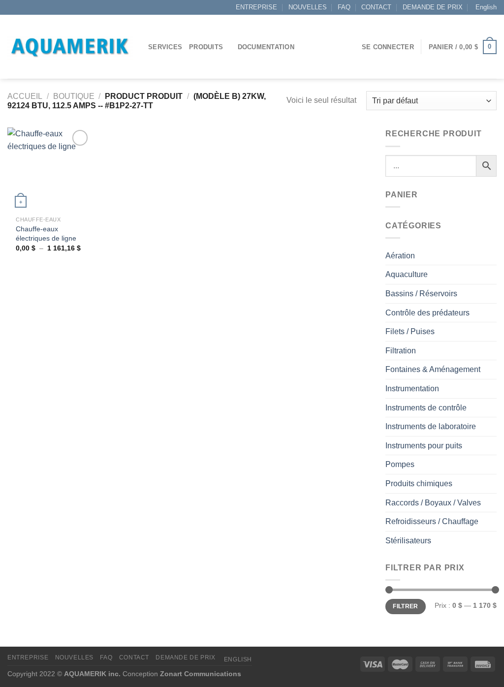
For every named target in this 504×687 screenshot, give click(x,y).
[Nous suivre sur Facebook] (12, 7)
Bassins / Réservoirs (421, 293)
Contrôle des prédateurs (427, 313)
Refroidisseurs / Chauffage (431, 521)
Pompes (399, 464)
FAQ (344, 7)
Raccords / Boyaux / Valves (433, 503)
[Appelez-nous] (31, 7)
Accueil (24, 96)
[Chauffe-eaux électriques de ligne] (49, 169)
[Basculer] (493, 255)
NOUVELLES (307, 7)
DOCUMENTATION (266, 47)
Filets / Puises (410, 331)
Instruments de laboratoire (430, 426)
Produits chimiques (418, 483)
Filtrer (405, 606)
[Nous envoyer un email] (22, 7)
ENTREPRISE (256, 7)
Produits (206, 47)
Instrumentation (412, 388)
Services (165, 47)
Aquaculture (406, 274)
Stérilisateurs (408, 540)
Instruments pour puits (423, 445)
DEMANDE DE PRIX (433, 7)
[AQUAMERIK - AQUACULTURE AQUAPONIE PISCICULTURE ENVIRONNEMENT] (70, 47)
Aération (400, 255)
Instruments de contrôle (426, 408)
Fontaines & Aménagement (432, 369)
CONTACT (376, 7)
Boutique (73, 96)
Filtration (400, 350)
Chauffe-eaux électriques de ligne (46, 233)
